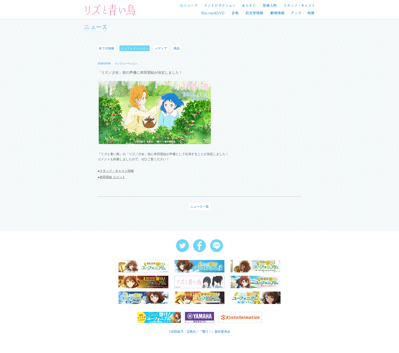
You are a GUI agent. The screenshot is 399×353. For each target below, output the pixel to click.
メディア (161, 48)
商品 (177, 48)
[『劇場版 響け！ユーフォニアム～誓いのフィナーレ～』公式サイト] (143, 281)
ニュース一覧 (199, 206)
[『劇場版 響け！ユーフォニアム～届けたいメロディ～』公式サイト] (256, 281)
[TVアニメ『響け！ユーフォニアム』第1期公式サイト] (256, 297)
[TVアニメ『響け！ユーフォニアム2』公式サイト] (143, 297)
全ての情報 (106, 48)
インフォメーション (135, 48)
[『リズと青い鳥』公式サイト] (199, 281)
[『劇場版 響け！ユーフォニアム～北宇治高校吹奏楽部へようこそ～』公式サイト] (199, 297)
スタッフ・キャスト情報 (117, 171)
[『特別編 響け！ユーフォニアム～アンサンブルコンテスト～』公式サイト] (256, 266)
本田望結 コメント (112, 177)
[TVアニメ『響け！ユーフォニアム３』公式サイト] (199, 266)
